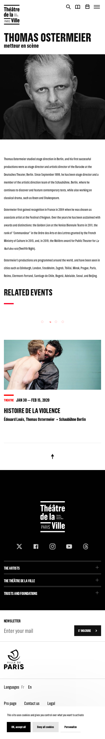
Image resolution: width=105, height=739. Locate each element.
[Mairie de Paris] (14, 668)
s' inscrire (84, 631)
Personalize (70, 727)
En (30, 687)
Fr (22, 687)
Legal (51, 703)
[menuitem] (52, 567)
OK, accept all (18, 727)
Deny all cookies (45, 727)
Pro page (10, 703)
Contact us (32, 703)
